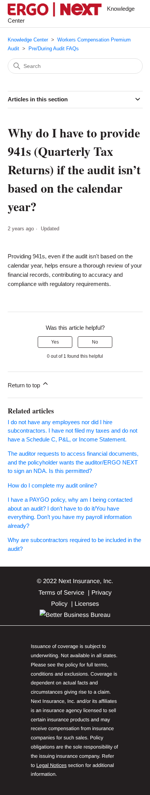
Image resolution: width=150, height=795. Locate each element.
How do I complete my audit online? (52, 485)
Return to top (25, 385)
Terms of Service (61, 593)
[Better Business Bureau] (75, 615)
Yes (55, 342)
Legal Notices (51, 765)
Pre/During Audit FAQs (53, 48)
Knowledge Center (28, 40)
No (95, 342)
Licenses (87, 604)
